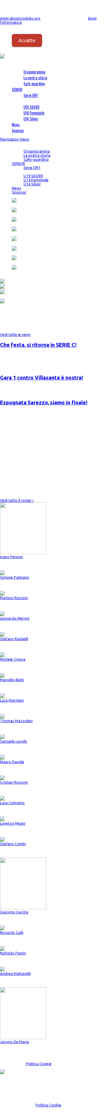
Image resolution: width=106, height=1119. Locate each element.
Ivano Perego (11, 557)
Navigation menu (14, 139)
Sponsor (18, 130)
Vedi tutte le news (15, 334)
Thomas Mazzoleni (16, 721)
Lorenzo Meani (12, 823)
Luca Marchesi (12, 700)
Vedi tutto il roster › (17, 500)
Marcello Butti (12, 680)
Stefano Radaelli (14, 639)
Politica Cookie (39, 1064)
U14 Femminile (34, 113)
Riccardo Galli (11, 932)
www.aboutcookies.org (20, 18)
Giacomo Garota (14, 912)
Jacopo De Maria (14, 1042)
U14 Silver (31, 119)
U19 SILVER (31, 107)
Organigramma (34, 72)
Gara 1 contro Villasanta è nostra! (41, 377)
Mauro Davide (12, 762)
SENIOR (17, 89)
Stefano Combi (13, 844)
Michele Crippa (12, 659)
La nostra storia (35, 78)
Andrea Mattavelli (15, 973)
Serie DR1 (31, 95)
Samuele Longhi (13, 741)
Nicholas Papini (13, 953)
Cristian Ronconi (14, 782)
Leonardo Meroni (14, 618)
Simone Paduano (14, 577)
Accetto (27, 40)
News (16, 124)
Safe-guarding (34, 83)
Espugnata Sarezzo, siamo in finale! (43, 402)
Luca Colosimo (12, 803)
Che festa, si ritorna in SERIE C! (38, 345)
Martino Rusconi (14, 598)
